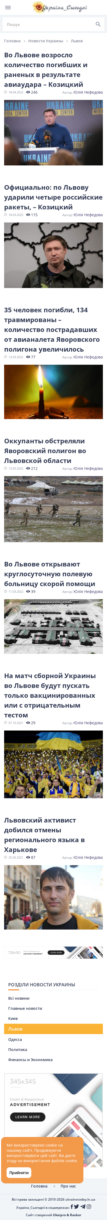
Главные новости (25, 1008)
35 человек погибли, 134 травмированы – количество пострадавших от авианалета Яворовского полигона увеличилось (52, 329)
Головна (12, 40)
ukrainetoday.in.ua (80, 1199)
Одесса (15, 1039)
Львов (77, 40)
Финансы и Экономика (30, 1059)
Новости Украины (45, 40)
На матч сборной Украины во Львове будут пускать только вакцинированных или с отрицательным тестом (50, 695)
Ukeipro (59, 1215)
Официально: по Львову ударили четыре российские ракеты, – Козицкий (53, 197)
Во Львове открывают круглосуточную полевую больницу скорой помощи (49, 573)
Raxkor (75, 1215)
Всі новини (18, 998)
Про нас (68, 1186)
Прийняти (19, 1172)
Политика (17, 1049)
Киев (13, 1018)
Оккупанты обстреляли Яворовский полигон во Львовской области (45, 450)
